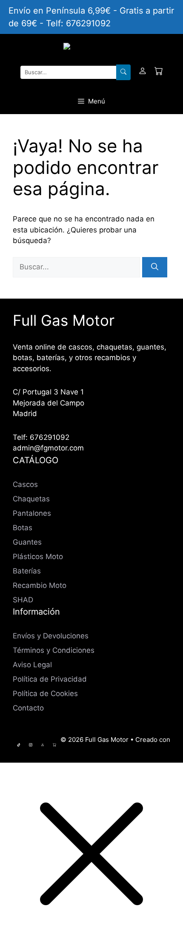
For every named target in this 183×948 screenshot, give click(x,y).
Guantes (27, 542)
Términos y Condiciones (53, 650)
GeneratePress (115, 749)
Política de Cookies (45, 693)
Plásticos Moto (38, 556)
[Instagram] (30, 744)
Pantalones (32, 513)
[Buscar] (123, 72)
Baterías (27, 571)
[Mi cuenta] (142, 72)
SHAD (23, 600)
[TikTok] (18, 744)
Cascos (25, 484)
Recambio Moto (39, 585)
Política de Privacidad (50, 679)
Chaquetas (31, 499)
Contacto (28, 708)
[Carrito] (158, 72)
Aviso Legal (32, 664)
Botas (22, 527)
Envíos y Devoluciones (51, 636)
